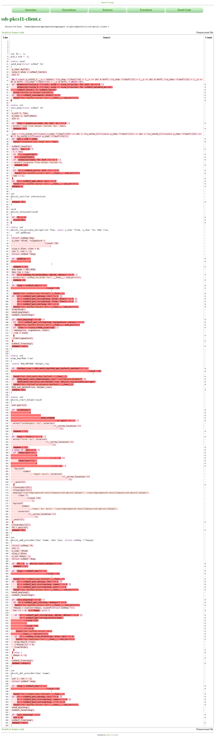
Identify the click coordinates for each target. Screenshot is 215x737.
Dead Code (184, 10)
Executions (69, 10)
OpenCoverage (107, 2)
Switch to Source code (13, 32)
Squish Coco (110, 735)
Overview (30, 10)
